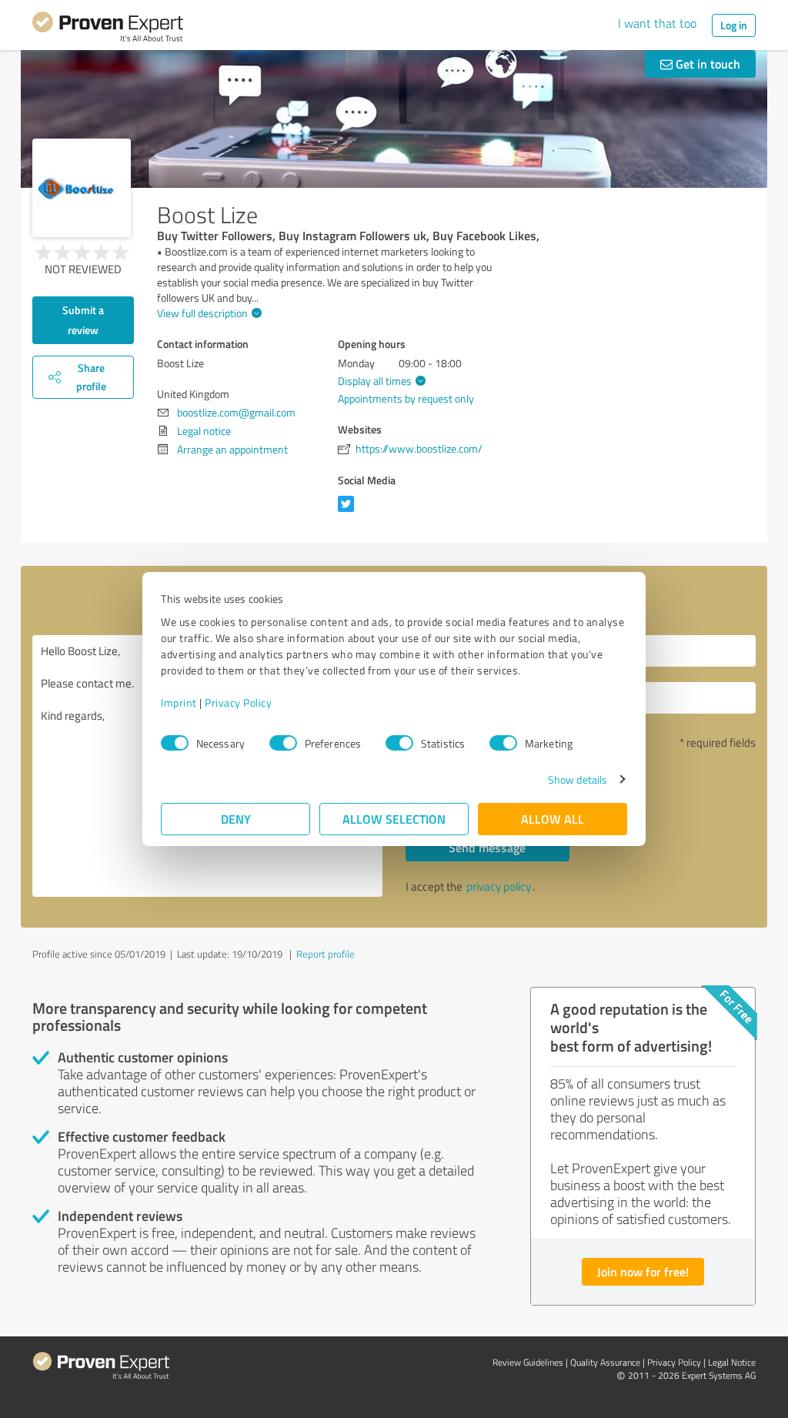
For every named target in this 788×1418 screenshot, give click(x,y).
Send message (487, 847)
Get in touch (706, 63)
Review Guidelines (527, 1362)
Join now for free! (643, 1271)
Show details (577, 779)
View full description (202, 313)
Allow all (552, 819)
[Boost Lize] (81, 188)
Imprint (179, 702)
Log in (733, 25)
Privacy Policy (238, 702)
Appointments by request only (406, 398)
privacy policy (498, 886)
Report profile (325, 954)
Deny (236, 819)
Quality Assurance (605, 1362)
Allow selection (394, 819)
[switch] (283, 743)
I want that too (657, 23)
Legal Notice (732, 1362)
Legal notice (204, 430)
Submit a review (83, 320)
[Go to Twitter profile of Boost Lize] (349, 511)
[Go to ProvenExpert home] (107, 29)
